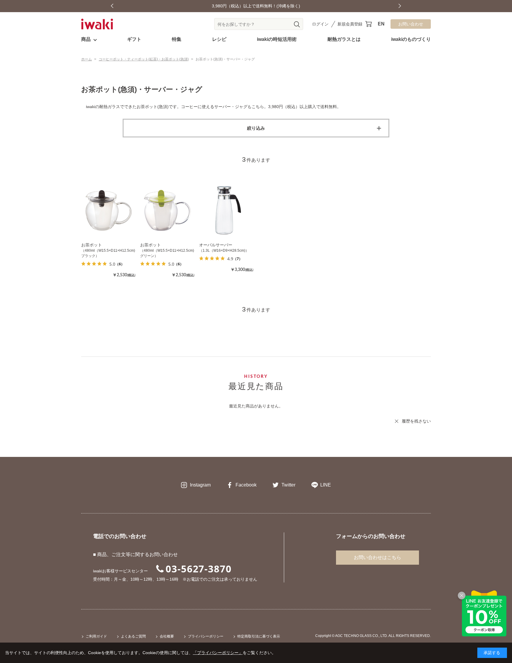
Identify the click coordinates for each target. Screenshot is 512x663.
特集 (176, 39)
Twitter (288, 484)
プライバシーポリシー (205, 636)
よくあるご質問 (133, 636)
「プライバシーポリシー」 (218, 652)
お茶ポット (91, 245)
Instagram (200, 484)
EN (381, 23)
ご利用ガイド (96, 636)
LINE (325, 484)
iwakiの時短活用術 (277, 39)
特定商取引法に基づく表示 (258, 636)
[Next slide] (400, 6)
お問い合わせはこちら (377, 557)
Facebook (246, 484)
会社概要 (167, 636)
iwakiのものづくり (411, 39)
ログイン (320, 24)
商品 (86, 39)
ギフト (134, 39)
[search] (297, 24)
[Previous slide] (112, 6)
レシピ (219, 39)
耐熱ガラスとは (344, 39)
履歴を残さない (416, 421)
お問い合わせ (410, 24)
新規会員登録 (349, 24)
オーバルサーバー (215, 245)
